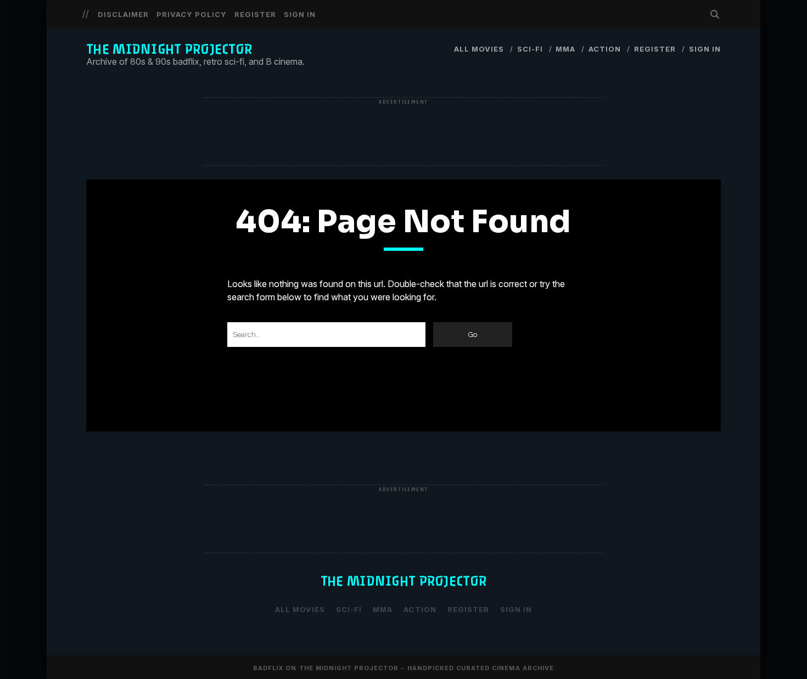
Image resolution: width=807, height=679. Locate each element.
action (605, 48)
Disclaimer (123, 14)
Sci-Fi (530, 48)
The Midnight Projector (169, 49)
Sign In (300, 14)
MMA (565, 48)
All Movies (479, 48)
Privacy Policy (191, 14)
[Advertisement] (403, 132)
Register (255, 14)
